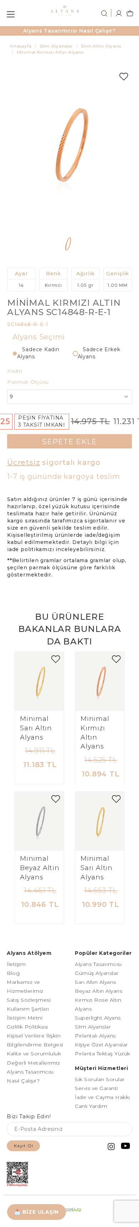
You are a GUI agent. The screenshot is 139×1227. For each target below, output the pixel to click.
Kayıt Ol (23, 1145)
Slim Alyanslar (93, 1027)
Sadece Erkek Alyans (99, 353)
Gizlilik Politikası (27, 1027)
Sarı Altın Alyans (95, 982)
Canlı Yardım (91, 1106)
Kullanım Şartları (28, 1009)
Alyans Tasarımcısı (98, 964)
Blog (13, 973)
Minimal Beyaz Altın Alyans (40, 868)
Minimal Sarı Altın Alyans (36, 728)
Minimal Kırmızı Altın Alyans (95, 732)
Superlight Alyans (98, 1018)
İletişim (16, 964)
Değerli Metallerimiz (33, 1063)
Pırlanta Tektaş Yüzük (102, 1053)
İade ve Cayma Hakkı (102, 1097)
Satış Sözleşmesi (29, 1000)
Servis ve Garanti (96, 1088)
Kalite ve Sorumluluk (34, 1053)
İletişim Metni (24, 1018)
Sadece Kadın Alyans (38, 353)
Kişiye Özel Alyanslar (101, 1044)
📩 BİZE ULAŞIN (36, 1212)
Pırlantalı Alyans (95, 1035)
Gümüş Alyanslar (97, 973)
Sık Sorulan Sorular (100, 1079)
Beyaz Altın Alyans (98, 991)
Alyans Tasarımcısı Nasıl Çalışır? (69, 31)
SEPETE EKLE (69, 441)
